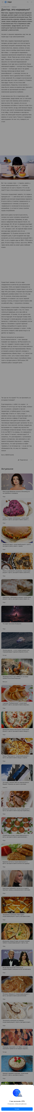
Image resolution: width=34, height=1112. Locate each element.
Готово (17, 1109)
